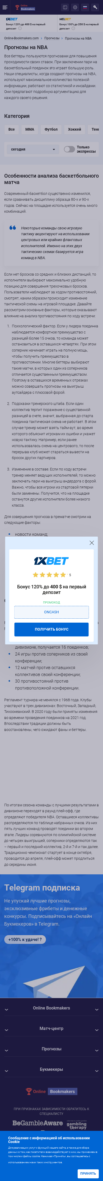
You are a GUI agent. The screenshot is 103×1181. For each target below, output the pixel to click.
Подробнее (73, 1161)
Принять (88, 1173)
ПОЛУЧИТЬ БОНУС (51, 629)
